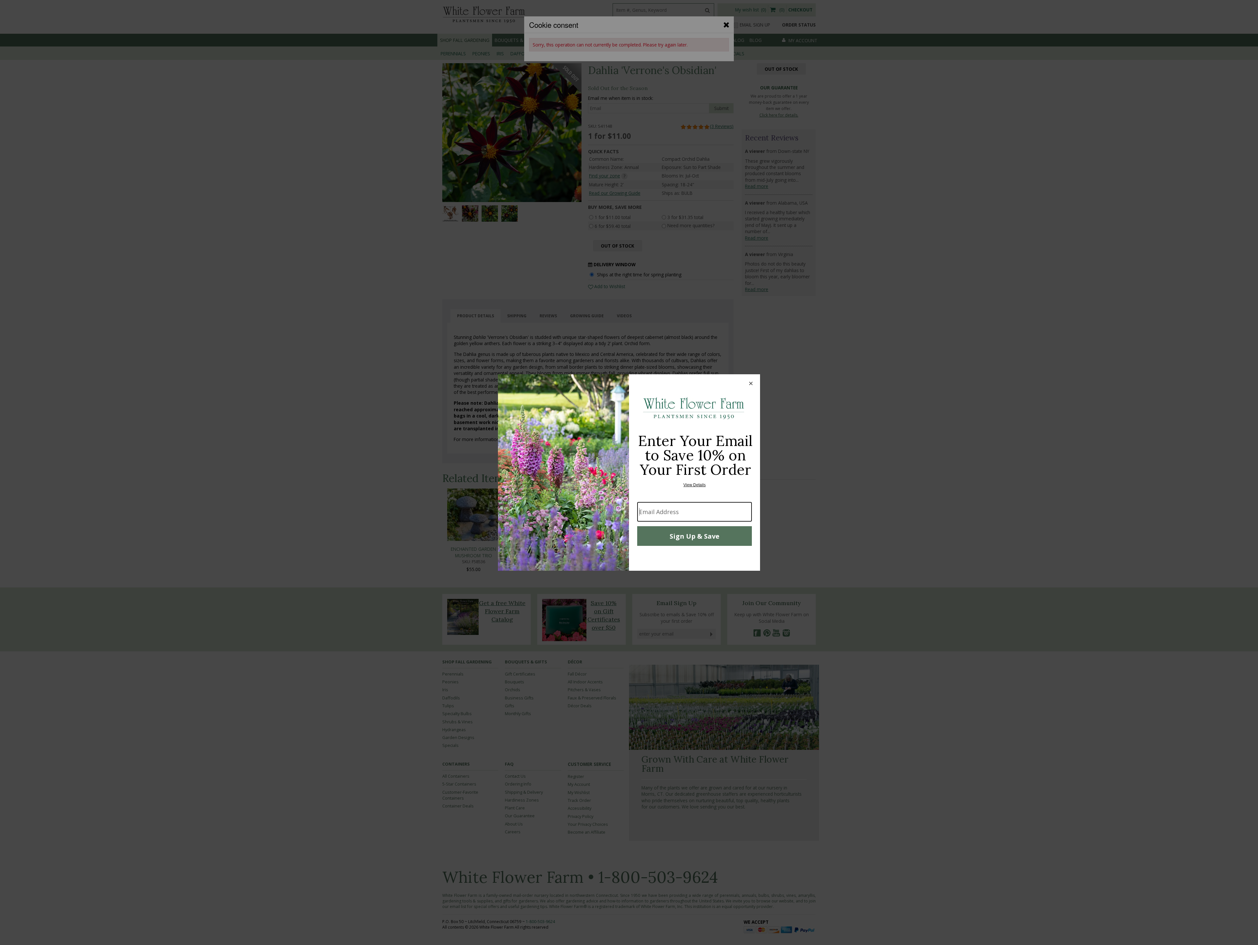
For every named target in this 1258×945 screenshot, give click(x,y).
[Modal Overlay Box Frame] (629, 472)
